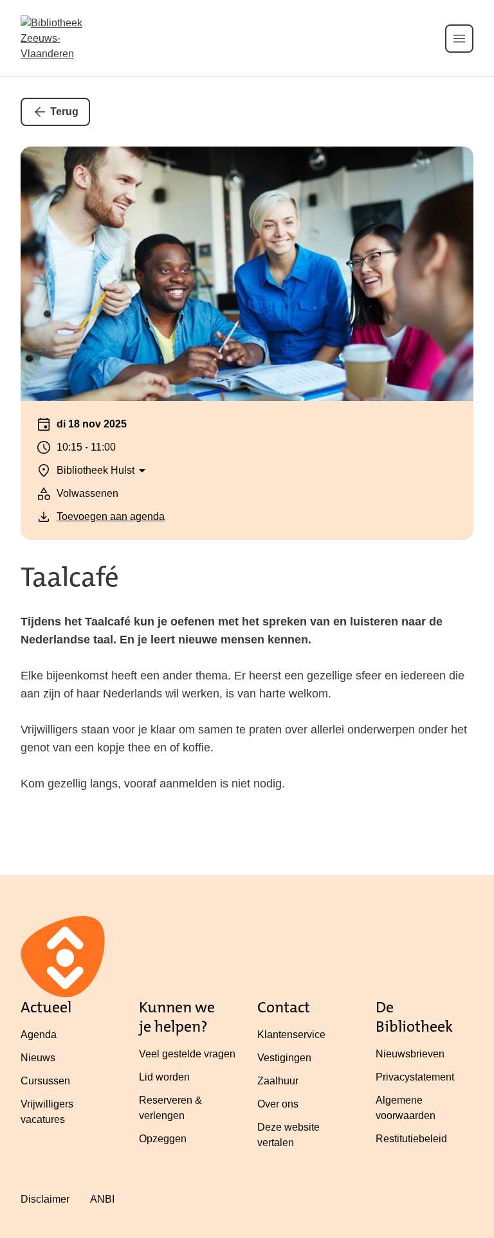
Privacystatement (415, 1077)
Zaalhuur (277, 1080)
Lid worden (164, 1077)
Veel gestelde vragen (187, 1053)
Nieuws (38, 1057)
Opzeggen (163, 1138)
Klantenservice (291, 1034)
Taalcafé (70, 577)
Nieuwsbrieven (410, 1053)
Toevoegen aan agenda (111, 516)
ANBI (102, 1199)
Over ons (277, 1104)
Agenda (39, 1034)
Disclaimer (45, 1199)
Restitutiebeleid (411, 1138)
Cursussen (45, 1080)
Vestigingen (284, 1057)
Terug (64, 111)
